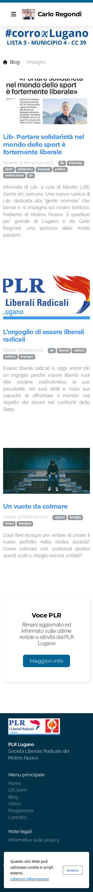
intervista (75, 163)
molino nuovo (14, 175)
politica (60, 169)
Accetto (73, 870)
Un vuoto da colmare (35, 506)
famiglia (75, 517)
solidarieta (25, 169)
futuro (9, 523)
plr (31, 175)
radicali (79, 350)
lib (62, 163)
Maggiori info (46, 661)
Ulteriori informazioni (29, 878)
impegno (43, 169)
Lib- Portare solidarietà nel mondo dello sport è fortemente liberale (43, 144)
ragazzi (60, 517)
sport (9, 169)
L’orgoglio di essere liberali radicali (43, 335)
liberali (64, 350)
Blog (14, 62)
